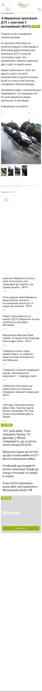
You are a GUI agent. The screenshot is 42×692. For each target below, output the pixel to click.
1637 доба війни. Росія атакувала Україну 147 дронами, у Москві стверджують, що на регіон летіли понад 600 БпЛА (19, 438)
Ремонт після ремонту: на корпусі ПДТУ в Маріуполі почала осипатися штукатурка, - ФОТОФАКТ (21, 321)
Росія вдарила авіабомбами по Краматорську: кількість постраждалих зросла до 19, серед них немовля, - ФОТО (20, 302)
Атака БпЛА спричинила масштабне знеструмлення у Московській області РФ (20, 486)
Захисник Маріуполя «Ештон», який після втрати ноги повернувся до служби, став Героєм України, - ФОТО (19, 283)
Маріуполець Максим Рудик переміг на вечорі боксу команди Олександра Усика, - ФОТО (21, 338)
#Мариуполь (5, 192)
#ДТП (13, 192)
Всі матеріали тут (21, 528)
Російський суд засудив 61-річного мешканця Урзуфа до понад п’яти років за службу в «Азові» (21, 471)
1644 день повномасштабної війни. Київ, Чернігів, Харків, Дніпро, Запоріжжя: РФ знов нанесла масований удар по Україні (18, 410)
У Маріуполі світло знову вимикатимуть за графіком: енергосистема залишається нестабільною (18, 356)
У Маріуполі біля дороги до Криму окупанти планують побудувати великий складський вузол (21, 390)
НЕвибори (11, 512)
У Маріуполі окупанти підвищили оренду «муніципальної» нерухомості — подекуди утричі (21, 372)
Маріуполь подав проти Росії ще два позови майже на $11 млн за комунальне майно (21, 455)
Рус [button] (7, 9)
